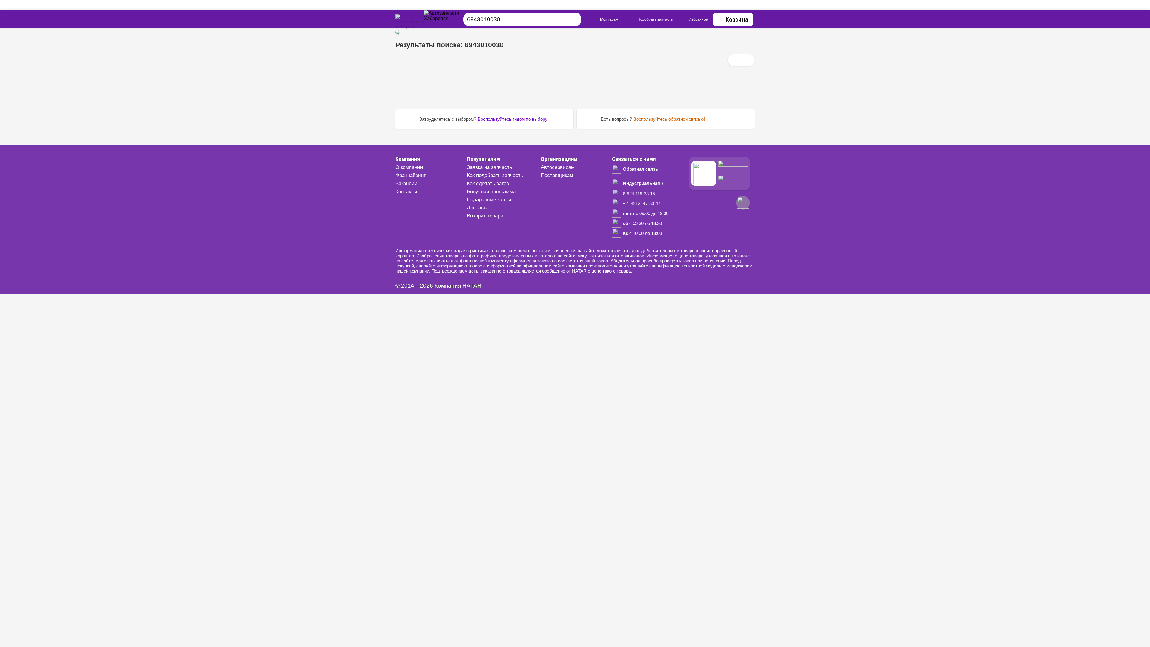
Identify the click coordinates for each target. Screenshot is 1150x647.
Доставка (477, 208)
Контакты (406, 191)
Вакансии (406, 183)
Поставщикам (557, 175)
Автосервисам (558, 167)
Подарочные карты (489, 199)
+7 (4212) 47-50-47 (641, 203)
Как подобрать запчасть (495, 175)
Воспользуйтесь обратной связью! (669, 119)
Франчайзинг (410, 175)
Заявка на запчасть (489, 167)
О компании (409, 167)
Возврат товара (485, 216)
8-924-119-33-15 (639, 193)
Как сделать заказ (488, 183)
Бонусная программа (491, 191)
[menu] (449, 19)
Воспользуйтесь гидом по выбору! (513, 119)
